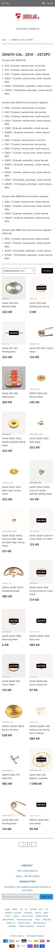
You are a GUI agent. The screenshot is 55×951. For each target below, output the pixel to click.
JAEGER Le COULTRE (13, 913)
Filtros (47, 271)
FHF (46, 909)
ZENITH (16, 916)
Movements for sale (24, 919)
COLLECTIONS (27, 916)
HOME (7, 909)
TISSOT (8, 916)
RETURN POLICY (39, 923)
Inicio (4, 40)
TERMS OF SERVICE (26, 926)
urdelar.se (20, 936)
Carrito (49, 3)
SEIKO (46, 913)
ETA (40, 909)
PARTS (14, 909)
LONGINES (28, 913)
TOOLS (37, 919)
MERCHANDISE (8, 919)
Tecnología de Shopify (35, 936)
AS (26, 909)
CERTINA (33, 909)
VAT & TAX (41, 926)
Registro (46, 897)
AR (21, 909)
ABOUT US (11, 923)
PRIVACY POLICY (24, 923)
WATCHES (47, 919)
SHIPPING (12, 926)
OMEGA (38, 913)
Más (7, 3)
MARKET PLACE (42, 916)
